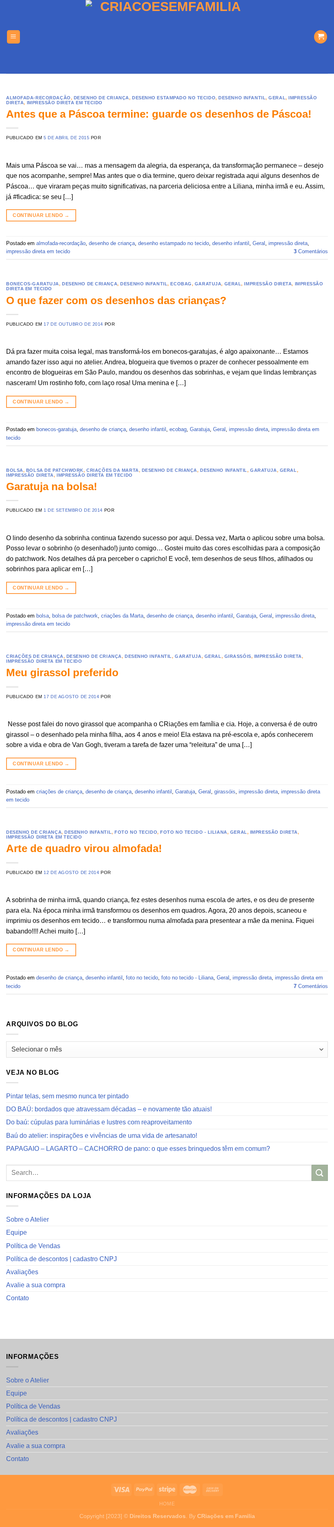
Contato (17, 1298)
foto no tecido (135, 832)
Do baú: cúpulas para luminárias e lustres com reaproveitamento (99, 1122)
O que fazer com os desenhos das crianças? (116, 300)
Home (167, 1504)
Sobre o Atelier (27, 1219)
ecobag (180, 283)
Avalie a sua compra (35, 1285)
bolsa (14, 470)
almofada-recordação (38, 97)
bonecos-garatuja (32, 283)
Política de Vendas (33, 1245)
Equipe (16, 1232)
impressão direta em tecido (65, 102)
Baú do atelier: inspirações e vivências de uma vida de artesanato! (101, 1135)
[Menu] (13, 37)
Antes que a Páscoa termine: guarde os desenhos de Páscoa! (159, 114)
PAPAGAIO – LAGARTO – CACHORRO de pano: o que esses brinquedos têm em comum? (138, 1148)
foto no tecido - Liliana (193, 832)
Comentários (311, 251)
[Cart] (320, 37)
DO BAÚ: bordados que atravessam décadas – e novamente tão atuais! (109, 1109)
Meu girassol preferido (62, 672)
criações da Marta (112, 470)
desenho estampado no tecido (173, 97)
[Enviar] (320, 1173)
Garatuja (208, 283)
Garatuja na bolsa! (51, 486)
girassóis (237, 656)
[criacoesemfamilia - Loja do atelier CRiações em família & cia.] (167, 37)
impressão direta (288, 243)
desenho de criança (101, 97)
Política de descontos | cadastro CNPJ (61, 1258)
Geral (277, 97)
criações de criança (35, 656)
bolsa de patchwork (55, 470)
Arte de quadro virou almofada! (84, 848)
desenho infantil (242, 97)
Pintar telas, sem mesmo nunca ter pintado (67, 1096)
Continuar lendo (41, 215)
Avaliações (22, 1271)
